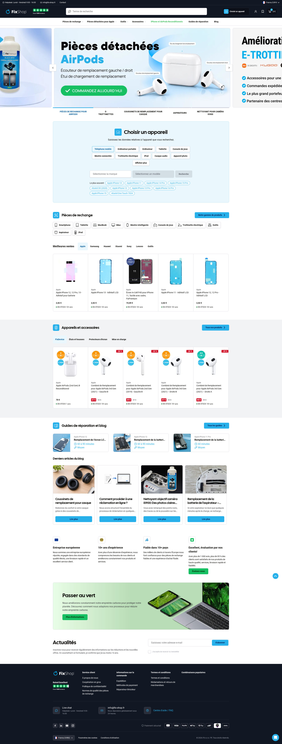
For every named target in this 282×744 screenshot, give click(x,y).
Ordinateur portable (127, 149)
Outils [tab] (150, 246)
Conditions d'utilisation (110, 738)
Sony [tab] (129, 246)
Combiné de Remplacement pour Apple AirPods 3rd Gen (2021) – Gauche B (103, 388)
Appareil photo (180, 156)
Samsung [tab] (94, 246)
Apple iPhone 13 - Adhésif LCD (104, 292)
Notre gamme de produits (210, 215)
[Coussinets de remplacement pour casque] (73, 479)
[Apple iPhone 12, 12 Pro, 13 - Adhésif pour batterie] (70, 271)
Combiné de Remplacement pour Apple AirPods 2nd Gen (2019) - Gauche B (139, 388)
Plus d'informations (75, 617)
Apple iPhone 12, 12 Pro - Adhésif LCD (207, 294)
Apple (58, 290)
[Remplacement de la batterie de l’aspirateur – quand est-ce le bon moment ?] (206, 479)
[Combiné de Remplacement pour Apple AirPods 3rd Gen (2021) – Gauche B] (105, 364)
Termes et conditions (160, 678)
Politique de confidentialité (94, 686)
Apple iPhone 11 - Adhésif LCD (175, 292)
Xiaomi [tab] (118, 246)
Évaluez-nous (198, 571)
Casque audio (161, 156)
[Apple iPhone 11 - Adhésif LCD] (175, 271)
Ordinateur (147, 149)
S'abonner (220, 642)
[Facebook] (55, 725)
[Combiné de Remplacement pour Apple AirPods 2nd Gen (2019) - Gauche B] (140, 364)
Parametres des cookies (87, 738)
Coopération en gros (91, 682)
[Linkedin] (61, 725)
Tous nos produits (213, 327)
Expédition (121, 681)
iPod (146, 156)
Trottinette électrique (128, 156)
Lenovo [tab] (139, 246)
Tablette (163, 149)
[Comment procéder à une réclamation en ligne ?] (118, 479)
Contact (63, 2)
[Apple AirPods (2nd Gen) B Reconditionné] (70, 364)
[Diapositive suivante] (229, 67)
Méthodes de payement (127, 685)
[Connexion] (256, 11)
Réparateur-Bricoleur (125, 689)
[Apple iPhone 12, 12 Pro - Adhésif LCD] (210, 271)
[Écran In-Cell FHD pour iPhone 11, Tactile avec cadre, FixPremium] (140, 271)
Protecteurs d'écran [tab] (98, 339)
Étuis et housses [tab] (76, 339)
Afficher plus (141, 163)
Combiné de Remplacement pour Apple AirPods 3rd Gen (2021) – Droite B (173, 388)
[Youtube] (67, 725)
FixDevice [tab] (59, 339)
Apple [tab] (82, 246)
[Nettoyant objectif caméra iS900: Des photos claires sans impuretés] (162, 479)
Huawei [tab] (107, 246)
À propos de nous (90, 678)
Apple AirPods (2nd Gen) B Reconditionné (68, 387)
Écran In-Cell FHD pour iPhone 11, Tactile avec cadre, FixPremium (139, 295)
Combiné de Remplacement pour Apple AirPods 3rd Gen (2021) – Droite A (208, 388)
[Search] (69, 11)
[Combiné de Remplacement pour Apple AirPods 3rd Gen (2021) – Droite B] (175, 364)
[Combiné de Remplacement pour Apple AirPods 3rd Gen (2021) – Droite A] (210, 364)
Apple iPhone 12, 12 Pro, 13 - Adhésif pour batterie (69, 294)
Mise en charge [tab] (119, 339)
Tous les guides (215, 425)
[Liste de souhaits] (263, 11)
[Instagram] (72, 725)
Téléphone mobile (103, 149)
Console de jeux (180, 149)
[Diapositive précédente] (52, 67)
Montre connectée (103, 156)
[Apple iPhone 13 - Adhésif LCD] (105, 271)
